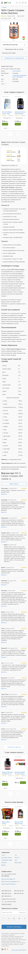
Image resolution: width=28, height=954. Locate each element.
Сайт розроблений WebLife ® (18, 950)
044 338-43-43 (6, 890)
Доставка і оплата (7, 857)
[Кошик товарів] (25, 2)
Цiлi (16, 860)
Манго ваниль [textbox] (21, 828)
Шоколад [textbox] (20, 118)
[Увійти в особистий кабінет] (19, 2)
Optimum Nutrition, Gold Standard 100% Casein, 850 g (20, 113)
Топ (16, 855)
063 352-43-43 (18, 893)
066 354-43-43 (6, 893)
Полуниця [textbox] (7, 118)
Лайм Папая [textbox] (21, 778)
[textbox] (14, 53)
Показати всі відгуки (14, 747)
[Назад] (10, 134)
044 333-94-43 (18, 890)
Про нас (17, 857)
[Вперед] (17, 134)
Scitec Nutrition (17, 71)
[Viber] (19, 918)
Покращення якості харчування (20, 76)
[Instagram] (9, 918)
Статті (3, 855)
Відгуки (4, 865)
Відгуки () (20, 16)
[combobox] (14, 45)
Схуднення (16, 75)
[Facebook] (3, 918)
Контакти (4, 862)
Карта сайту (18, 862)
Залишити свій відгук (14, 927)
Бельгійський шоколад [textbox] (10, 45)
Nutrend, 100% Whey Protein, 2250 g (19, 823)
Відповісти (4, 494)
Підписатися (22, 912)
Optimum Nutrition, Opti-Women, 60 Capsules (7, 773)
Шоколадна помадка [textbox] (8, 828)
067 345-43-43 (6, 896)
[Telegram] (24, 918)
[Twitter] (14, 918)
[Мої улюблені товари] (22, 2)
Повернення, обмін (7, 860)
